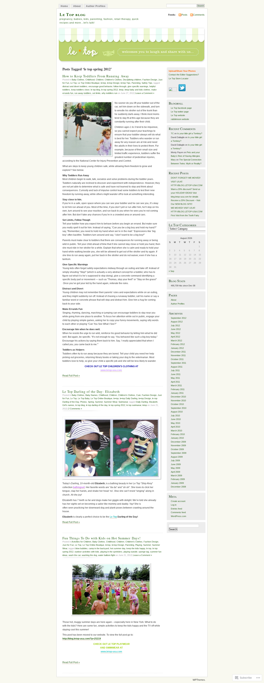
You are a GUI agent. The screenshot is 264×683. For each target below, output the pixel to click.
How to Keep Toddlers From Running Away (95, 76)
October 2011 (177, 359)
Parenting (136, 83)
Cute (138, 395)
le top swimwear (133, 405)
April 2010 (175, 427)
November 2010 (178, 400)
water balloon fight (106, 555)
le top (148, 548)
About (77, 6)
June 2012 (176, 329)
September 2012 (178, 318)
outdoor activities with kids (87, 552)
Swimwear (123, 402)
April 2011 (175, 382)
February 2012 (178, 344)
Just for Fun (68, 545)
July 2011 (175, 370)
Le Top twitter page (180, 111)
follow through (119, 86)
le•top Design (113, 83)
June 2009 (176, 464)
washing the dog (89, 555)
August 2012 (177, 321)
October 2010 (177, 404)
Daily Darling (142, 402)
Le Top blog (73, 14)
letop (121, 90)
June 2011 (176, 374)
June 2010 (176, 419)
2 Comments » (75, 408)
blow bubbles (81, 548)
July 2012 (175, 325)
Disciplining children (132, 79)
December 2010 (178, 396)
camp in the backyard (99, 548)
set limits (96, 93)
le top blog (95, 90)
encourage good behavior (100, 86)
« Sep (171, 271)
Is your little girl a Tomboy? (189, 133)
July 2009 (175, 460)
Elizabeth (153, 402)
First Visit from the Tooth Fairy (185, 215)
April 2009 (175, 472)
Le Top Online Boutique (89, 83)
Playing (138, 545)
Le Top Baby (83, 398)
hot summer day (117, 548)
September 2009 (178, 453)
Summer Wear (110, 402)
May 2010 (175, 423)
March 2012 (176, 340)
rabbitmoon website (180, 119)
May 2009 (175, 468)
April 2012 (175, 337)
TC (172, 133)
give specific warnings (138, 86)
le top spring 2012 (109, 90)
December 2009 (178, 442)
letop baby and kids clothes (137, 90)
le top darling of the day (96, 405)
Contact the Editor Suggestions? (184, 74)
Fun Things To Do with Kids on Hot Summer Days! (101, 538)
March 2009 (176, 475)
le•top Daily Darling (128, 398)
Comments (198, 14)
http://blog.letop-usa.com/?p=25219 (81, 638)
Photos (83, 402)
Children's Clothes (113, 79)
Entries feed (176, 509)
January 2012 (177, 348)
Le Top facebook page (181, 108)
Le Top (73, 83)
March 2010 (176, 430)
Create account (178, 501)
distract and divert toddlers (74, 86)
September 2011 (178, 363)
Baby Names (91, 395)
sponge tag (144, 552)
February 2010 (178, 434)
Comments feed (178, 512)
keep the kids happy (135, 548)
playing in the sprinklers (111, 552)
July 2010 (175, 415)
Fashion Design (149, 79)
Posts (184, 14)
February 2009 (178, 479)
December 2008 (178, 487)
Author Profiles (96, 6)
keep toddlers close (80, 90)
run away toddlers (82, 93)
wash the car (75, 555)
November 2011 (178, 355)
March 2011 (176, 385)
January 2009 (177, 483)
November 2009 (178, 445)
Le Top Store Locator (178, 78)
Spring (91, 402)
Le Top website (178, 115)
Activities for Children (81, 541)
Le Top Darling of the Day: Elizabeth (91, 391)
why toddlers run (109, 93)
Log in (173, 505)
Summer (99, 402)
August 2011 (176, 367)
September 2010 (178, 408)
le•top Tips (125, 83)
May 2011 (175, 378)
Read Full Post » (71, 375)
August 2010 (177, 412)
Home (64, 6)
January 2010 (177, 438)
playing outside (130, 552)
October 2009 (177, 449)
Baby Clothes (78, 79)
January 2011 (177, 393)
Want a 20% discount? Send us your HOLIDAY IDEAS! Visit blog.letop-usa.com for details (185, 193)
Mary (173, 160)
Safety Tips (147, 83)
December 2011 (178, 352)
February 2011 (178, 389)
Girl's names (68, 405)
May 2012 (175, 333)
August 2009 (177, 457)
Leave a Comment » (144, 93)
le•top (103, 83)
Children (100, 79)
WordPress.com (178, 516)
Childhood (90, 79)
